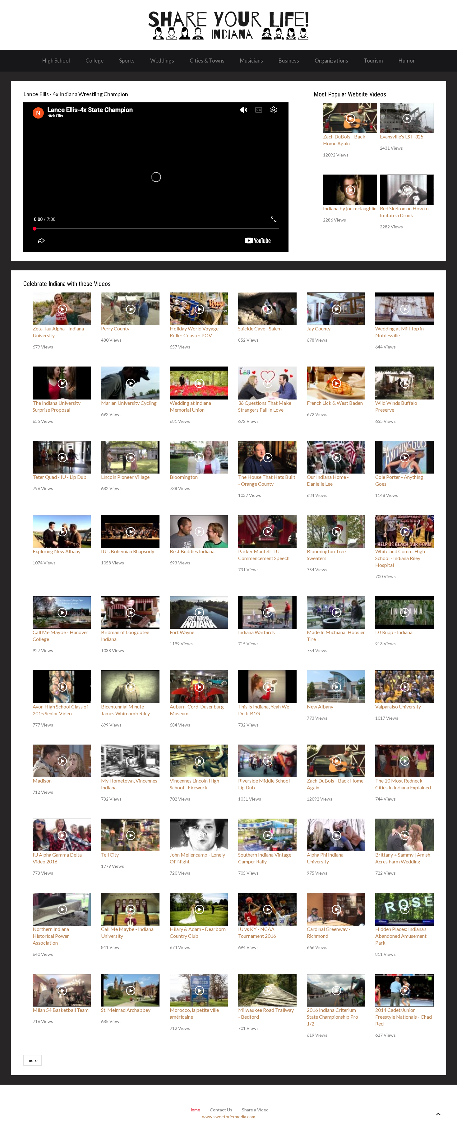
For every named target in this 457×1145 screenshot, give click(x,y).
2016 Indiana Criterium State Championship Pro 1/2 (332, 1016)
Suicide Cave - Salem (260, 328)
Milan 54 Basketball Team (61, 1010)
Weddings (162, 60)
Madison (42, 780)
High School (56, 60)
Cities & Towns (207, 60)
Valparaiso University (398, 706)
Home (194, 1109)
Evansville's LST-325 (401, 136)
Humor (407, 60)
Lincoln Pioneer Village (125, 477)
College (94, 60)
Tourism (373, 60)
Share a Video (255, 1109)
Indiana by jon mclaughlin (349, 208)
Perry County (115, 328)
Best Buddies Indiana (192, 551)
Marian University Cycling (129, 403)
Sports (127, 60)
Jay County (318, 328)
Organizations (331, 60)
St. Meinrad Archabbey (125, 1010)
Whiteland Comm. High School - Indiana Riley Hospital (400, 558)
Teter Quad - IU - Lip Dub (59, 477)
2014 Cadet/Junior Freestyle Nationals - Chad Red (403, 1016)
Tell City (110, 855)
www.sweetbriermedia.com (228, 1116)
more (33, 1060)
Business (289, 60)
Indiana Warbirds (256, 632)
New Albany (320, 706)
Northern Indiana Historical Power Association (51, 936)
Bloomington (184, 477)
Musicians (251, 60)
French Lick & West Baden (335, 403)
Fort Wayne (182, 632)
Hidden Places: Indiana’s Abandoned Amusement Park (401, 936)
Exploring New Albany (57, 551)
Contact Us (221, 1109)
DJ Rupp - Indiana (394, 632)
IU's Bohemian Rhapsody (127, 551)
